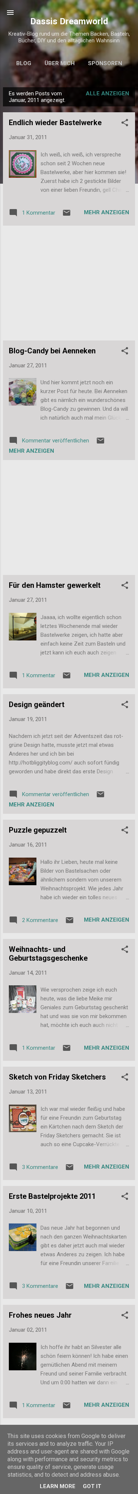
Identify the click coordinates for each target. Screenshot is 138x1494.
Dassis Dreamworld (69, 21)
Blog (23, 63)
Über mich (60, 63)
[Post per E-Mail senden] (66, 215)
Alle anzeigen (107, 93)
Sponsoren (105, 63)
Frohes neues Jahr (40, 1315)
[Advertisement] (69, 283)
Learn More (57, 1486)
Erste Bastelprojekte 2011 (52, 1196)
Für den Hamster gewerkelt (54, 585)
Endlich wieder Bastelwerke (55, 122)
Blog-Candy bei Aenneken (52, 350)
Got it (92, 1486)
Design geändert (36, 704)
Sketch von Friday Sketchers (57, 1077)
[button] (124, 124)
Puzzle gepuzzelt (38, 830)
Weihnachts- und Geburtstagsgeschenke (48, 954)
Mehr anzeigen (106, 212)
